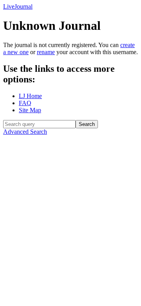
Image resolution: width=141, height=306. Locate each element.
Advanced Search (25, 131)
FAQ (25, 103)
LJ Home (30, 96)
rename (46, 52)
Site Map (30, 110)
